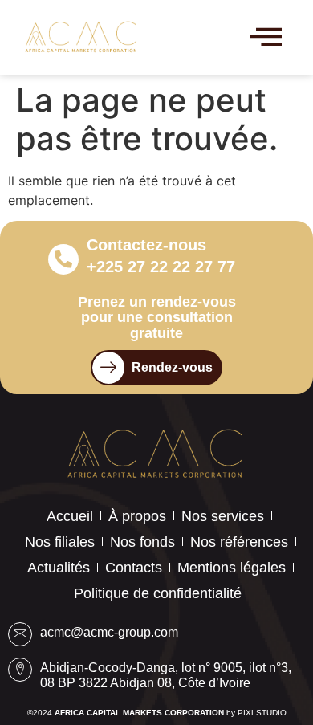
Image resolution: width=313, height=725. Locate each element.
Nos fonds (142, 542)
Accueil (70, 516)
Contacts (133, 568)
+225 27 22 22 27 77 (161, 266)
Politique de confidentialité (158, 593)
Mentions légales (231, 568)
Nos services (222, 516)
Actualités (58, 568)
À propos (137, 516)
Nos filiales (60, 542)
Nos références (239, 542)
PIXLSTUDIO (262, 712)
